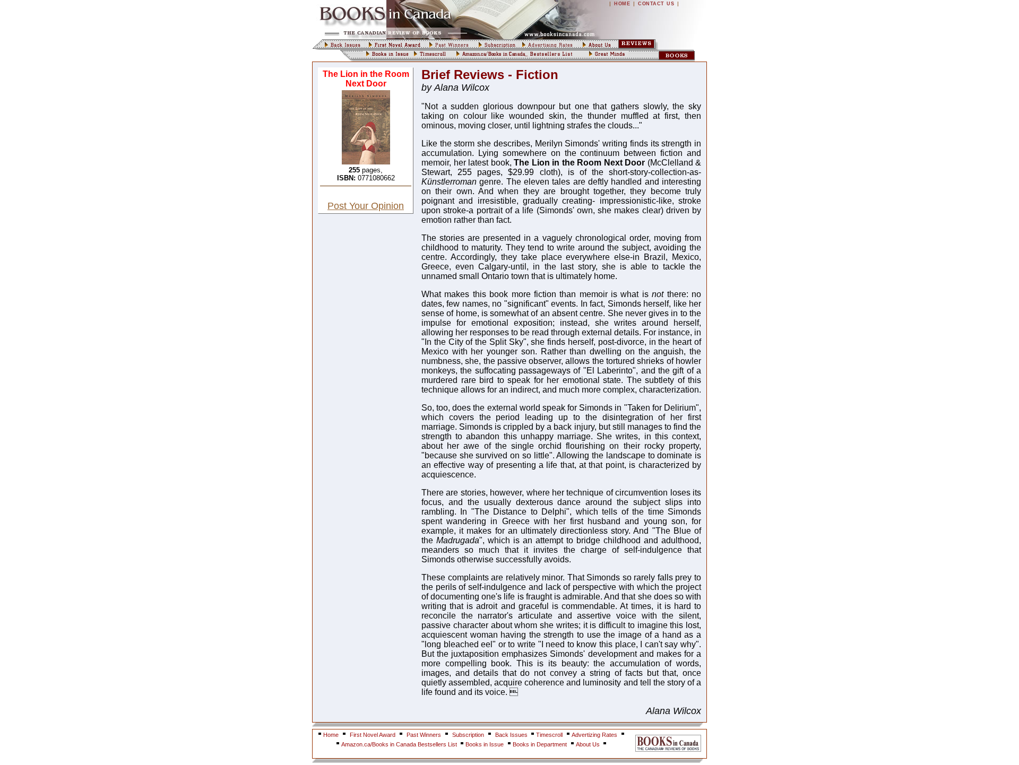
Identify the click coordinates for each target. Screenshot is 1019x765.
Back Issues (512, 735)
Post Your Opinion (365, 206)
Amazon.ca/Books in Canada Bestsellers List (400, 744)
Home (331, 735)
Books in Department (540, 744)
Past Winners (424, 735)
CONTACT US (656, 3)
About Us (588, 744)
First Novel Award (372, 735)
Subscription (468, 735)
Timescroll (549, 735)
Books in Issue (484, 744)
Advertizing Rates (594, 735)
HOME (622, 3)
